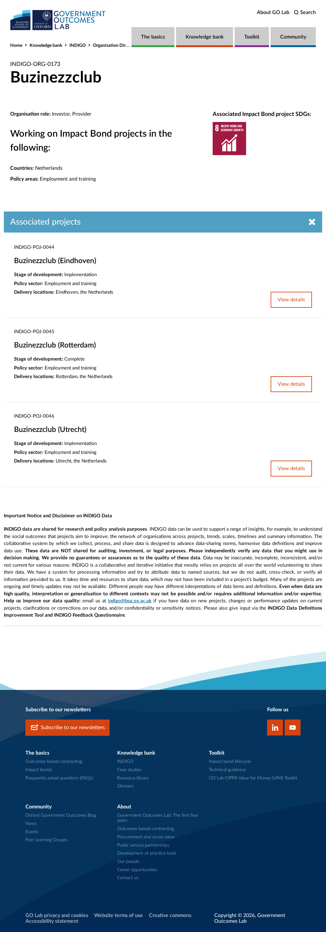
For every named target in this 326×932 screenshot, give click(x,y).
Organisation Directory (115, 45)
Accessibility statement (51, 921)
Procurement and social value (145, 837)
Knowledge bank (204, 36)
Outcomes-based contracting (53, 761)
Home (16, 45)
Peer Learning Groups (46, 840)
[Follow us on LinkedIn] (275, 727)
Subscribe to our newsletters (73, 727)
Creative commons (170, 915)
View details (291, 299)
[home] (58, 20)
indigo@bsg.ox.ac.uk (130, 601)
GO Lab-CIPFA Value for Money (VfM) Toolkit (253, 778)
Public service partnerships (143, 845)
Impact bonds (38, 770)
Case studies (129, 770)
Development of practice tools (146, 853)
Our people (128, 861)
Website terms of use (118, 915)
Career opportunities (137, 870)
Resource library (133, 778)
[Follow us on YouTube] (293, 727)
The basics (153, 36)
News (31, 823)
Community (293, 36)
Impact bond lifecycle (230, 761)
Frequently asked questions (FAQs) (59, 778)
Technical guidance (227, 770)
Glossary (125, 786)
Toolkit (251, 36)
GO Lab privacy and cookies (56, 915)
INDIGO (77, 45)
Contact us (127, 878)
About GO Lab (273, 12)
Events (32, 832)
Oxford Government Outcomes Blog (60, 815)
